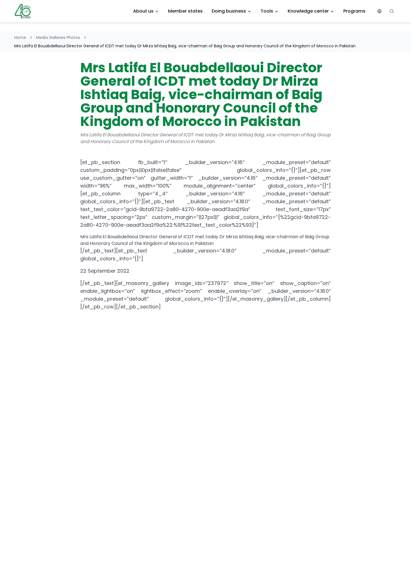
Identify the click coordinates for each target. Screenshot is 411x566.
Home (20, 37)
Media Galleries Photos (58, 37)
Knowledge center (308, 11)
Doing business (229, 11)
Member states (185, 11)
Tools (267, 11)
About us (143, 11)
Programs (354, 11)
